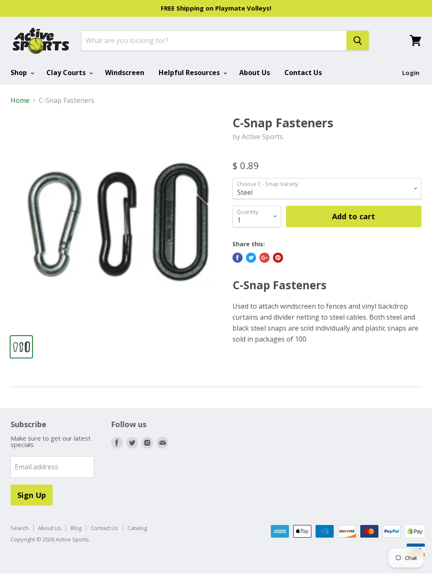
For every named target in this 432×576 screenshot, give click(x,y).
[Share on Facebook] (237, 258)
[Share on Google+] (264, 258)
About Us (254, 72)
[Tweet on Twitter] (251, 258)
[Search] (357, 40)
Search (20, 528)
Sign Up (31, 495)
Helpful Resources (190, 72)
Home (20, 100)
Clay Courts (66, 72)
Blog (75, 528)
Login (410, 72)
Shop (20, 72)
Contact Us (303, 72)
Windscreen (124, 72)
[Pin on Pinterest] (278, 258)
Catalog (137, 528)
